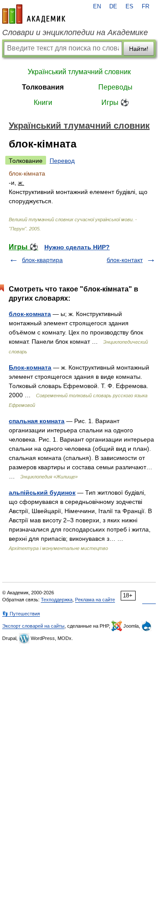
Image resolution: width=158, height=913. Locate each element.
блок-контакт (125, 259)
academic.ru (33, 14)
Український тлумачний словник (79, 71)
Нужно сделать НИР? (77, 247)
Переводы (115, 87)
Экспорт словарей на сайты (33, 626)
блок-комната (30, 313)
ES (129, 7)
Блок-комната (30, 367)
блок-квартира (42, 259)
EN (97, 7)
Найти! (138, 48)
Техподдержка (56, 599)
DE (113, 7)
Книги (43, 102)
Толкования (43, 87)
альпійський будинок (42, 492)
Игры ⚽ (115, 102)
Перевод (62, 160)
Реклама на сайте (95, 599)
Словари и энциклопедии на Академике (75, 32)
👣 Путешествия (21, 613)
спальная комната (37, 420)
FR (145, 7)
